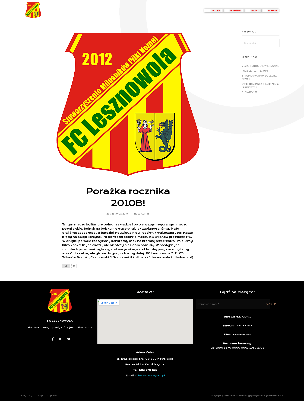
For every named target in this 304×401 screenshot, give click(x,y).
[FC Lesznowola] (33, 10)
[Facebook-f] (52, 339)
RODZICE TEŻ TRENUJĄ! (255, 71)
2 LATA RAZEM (249, 92)
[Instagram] (60, 339)
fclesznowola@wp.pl (150, 375)
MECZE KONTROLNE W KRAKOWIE (260, 66)
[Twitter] (68, 339)
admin (145, 213)
